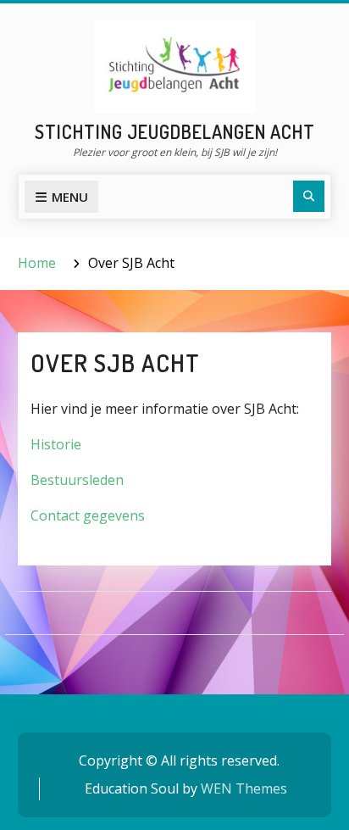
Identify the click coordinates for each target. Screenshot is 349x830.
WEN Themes (244, 788)
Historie (55, 444)
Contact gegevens (87, 515)
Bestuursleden (77, 480)
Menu (70, 196)
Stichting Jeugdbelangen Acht (175, 131)
